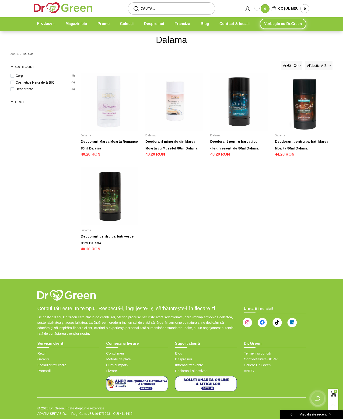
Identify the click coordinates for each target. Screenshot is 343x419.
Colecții (126, 24)
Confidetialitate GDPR (261, 359)
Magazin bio (76, 24)
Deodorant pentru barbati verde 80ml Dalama (107, 239)
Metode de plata (118, 359)
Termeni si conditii (257, 353)
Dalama (86, 135)
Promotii (44, 371)
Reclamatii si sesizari (191, 371)
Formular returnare (51, 365)
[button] (318, 65)
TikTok (277, 322)
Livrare (111, 371)
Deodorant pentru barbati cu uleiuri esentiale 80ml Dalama (234, 145)
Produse (44, 23)
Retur (41, 353)
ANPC (249, 371)
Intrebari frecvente (189, 365)
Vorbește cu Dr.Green (283, 24)
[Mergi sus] (333, 404)
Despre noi (154, 24)
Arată (287, 65)
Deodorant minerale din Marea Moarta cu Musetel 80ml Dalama (171, 145)
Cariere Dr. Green (257, 365)
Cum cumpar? (117, 365)
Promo (104, 24)
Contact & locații (234, 24)
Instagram (247, 322)
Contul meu (115, 353)
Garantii (43, 359)
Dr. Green (56, 408)
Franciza (182, 24)
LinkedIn (292, 322)
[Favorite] (258, 10)
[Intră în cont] (250, 8)
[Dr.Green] (63, 7)
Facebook (262, 322)
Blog (205, 24)
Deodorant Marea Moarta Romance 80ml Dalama (109, 145)
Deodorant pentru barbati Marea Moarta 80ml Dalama (301, 145)
